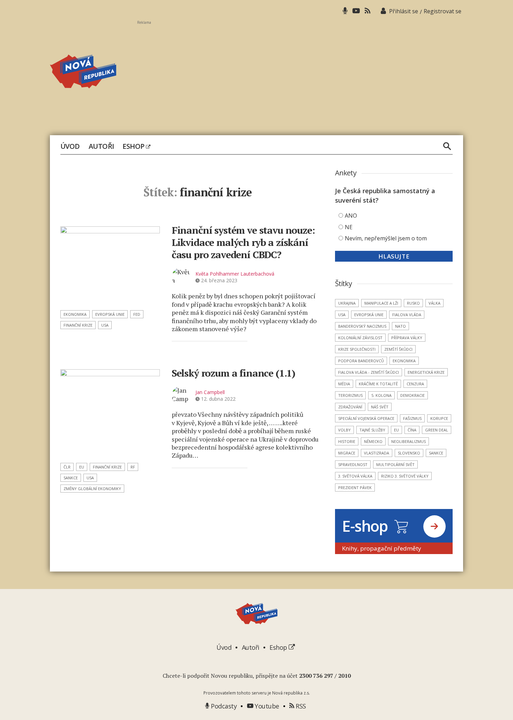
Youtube (266, 706)
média (344, 383)
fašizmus (412, 418)
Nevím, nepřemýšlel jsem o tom (386, 238)
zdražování (350, 406)
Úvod (70, 146)
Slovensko (409, 453)
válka (434, 303)
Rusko (413, 303)
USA (105, 325)
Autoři (101, 146)
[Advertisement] (300, 74)
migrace (346, 453)
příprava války (406, 337)
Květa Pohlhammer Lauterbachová (234, 273)
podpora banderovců (361, 360)
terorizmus (350, 395)
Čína (412, 429)
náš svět (379, 406)
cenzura (415, 383)
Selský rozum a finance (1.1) (233, 372)
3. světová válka (355, 476)
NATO (400, 326)
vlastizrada (376, 453)
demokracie (412, 395)
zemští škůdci (398, 349)
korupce (439, 418)
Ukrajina (347, 303)
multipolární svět (395, 464)
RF (133, 467)
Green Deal (436, 429)
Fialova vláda (406, 314)
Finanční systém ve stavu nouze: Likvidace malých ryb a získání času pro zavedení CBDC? (243, 242)
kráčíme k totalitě (378, 383)
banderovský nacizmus (362, 326)
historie (346, 441)
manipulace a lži (381, 303)
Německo (373, 441)
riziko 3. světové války (405, 476)
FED (136, 314)
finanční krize (78, 325)
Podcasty (223, 706)
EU (81, 467)
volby (344, 429)
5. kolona (381, 395)
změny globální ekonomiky (92, 488)
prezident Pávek (355, 487)
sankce (71, 477)
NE (348, 227)
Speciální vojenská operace (366, 418)
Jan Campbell (210, 392)
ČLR (67, 467)
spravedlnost (352, 464)
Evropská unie (110, 314)
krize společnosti (357, 349)
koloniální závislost (360, 337)
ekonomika (75, 314)
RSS (300, 706)
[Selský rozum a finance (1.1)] (110, 413)
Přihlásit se (403, 11)
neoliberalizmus (408, 441)
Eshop (134, 146)
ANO (351, 215)
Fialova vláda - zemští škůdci (368, 372)
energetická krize (426, 372)
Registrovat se (442, 11)
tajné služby (372, 429)
